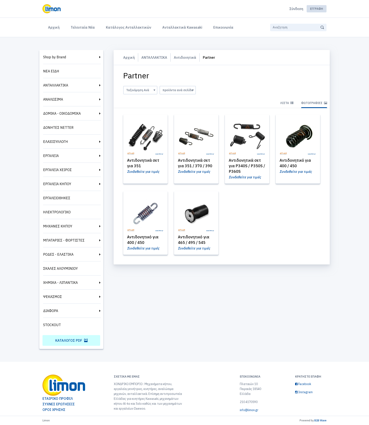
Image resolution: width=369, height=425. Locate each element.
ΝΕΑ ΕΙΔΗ (51, 71)
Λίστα (285, 103)
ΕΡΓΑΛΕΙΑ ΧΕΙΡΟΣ (57, 170)
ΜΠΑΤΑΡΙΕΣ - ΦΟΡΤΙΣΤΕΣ (64, 240)
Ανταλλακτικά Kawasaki (182, 27)
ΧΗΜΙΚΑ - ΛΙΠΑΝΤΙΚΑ (60, 282)
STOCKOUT (52, 325)
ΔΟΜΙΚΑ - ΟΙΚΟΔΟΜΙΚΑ (62, 113)
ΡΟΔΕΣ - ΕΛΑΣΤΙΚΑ (58, 254)
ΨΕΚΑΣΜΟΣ (52, 297)
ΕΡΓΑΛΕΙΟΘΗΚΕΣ (56, 198)
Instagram (305, 392)
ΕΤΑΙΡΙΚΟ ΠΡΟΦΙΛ (57, 398)
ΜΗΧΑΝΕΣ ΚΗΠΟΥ (57, 226)
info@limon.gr (249, 410)
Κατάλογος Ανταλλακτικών (128, 27)
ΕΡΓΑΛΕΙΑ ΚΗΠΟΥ (57, 184)
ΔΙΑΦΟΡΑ (50, 311)
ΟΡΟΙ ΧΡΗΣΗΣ (53, 409)
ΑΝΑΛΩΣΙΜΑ (53, 99)
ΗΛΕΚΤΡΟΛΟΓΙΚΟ (57, 212)
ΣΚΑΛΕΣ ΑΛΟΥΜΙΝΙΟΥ (60, 268)
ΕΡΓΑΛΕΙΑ (51, 156)
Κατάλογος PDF (69, 340)
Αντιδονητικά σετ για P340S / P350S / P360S (247, 166)
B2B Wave (320, 420)
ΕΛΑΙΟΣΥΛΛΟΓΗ (55, 141)
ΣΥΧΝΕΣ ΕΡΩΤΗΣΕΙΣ (58, 404)
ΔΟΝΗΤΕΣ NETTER (58, 127)
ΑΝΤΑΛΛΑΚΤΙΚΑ (55, 85)
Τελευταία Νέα (83, 27)
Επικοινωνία (223, 27)
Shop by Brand (54, 57)
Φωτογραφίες (312, 103)
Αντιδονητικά (185, 57)
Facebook (304, 384)
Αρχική (54, 27)
